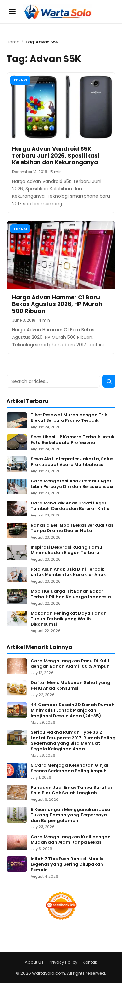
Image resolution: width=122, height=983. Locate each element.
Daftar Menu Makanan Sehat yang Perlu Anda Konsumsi (70, 685)
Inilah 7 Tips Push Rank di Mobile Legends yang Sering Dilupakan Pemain (67, 864)
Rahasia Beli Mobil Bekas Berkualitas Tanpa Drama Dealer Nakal (72, 528)
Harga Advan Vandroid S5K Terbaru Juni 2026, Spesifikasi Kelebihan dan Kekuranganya (55, 156)
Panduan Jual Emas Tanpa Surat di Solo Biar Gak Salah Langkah (71, 790)
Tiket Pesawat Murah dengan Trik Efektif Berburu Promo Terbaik (69, 417)
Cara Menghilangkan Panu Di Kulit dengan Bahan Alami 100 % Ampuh (70, 663)
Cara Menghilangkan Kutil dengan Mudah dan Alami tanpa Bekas (71, 840)
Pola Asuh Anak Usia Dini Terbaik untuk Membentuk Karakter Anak (68, 572)
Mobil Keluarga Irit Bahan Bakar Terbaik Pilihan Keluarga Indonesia (71, 594)
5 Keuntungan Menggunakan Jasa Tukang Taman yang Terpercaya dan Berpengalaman (70, 815)
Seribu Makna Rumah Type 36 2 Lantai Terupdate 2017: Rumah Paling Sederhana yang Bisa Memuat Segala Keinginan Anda (73, 741)
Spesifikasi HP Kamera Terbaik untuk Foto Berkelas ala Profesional (73, 439)
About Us (34, 962)
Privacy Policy (63, 962)
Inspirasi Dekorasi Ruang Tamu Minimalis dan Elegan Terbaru (66, 550)
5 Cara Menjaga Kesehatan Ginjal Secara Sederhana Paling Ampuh (69, 768)
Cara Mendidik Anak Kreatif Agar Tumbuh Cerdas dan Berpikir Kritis (70, 506)
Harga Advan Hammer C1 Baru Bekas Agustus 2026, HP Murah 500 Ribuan (57, 304)
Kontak (90, 962)
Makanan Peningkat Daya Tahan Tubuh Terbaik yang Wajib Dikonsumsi (69, 619)
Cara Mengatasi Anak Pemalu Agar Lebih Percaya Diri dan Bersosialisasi (72, 484)
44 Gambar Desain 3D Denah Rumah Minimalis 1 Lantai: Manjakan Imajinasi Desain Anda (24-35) (73, 710)
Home (13, 42)
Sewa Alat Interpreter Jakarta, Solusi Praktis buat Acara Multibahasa (73, 462)
